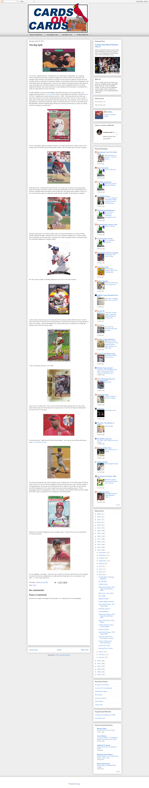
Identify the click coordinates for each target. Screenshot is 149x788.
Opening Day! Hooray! (106, 648)
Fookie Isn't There (104, 645)
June (100, 569)
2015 (99, 544)
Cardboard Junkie (103, 492)
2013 (99, 550)
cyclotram (100, 409)
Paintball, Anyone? (104, 609)
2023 (99, 522)
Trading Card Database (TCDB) (105, 715)
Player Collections (36, 34)
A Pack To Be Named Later (106, 354)
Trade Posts (99, 705)
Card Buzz (100, 325)
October (102, 558)
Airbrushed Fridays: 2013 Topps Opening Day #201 (107, 616)
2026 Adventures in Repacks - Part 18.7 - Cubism (111, 157)
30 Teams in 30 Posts (102, 685)
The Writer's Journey (104, 439)
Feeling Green (103, 584)
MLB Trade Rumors (103, 763)
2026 (99, 514)
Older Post (84, 650)
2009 (99, 669)
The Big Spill (103, 581)
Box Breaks (98, 695)
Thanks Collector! (110, 226)
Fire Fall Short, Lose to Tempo (106, 730)
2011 (99, 663)
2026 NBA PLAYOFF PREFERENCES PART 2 (111, 495)
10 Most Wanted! (82, 34)
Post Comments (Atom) (63, 655)
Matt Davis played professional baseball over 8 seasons (111, 481)
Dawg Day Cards (102, 267)
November (102, 555)
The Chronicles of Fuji (105, 238)
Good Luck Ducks (100, 698)
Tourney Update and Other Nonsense (105, 642)
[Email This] (59, 583)
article (49, 320)
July (100, 566)
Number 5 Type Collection (106, 339)
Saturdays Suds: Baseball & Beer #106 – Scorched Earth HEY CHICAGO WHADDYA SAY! (107, 371)
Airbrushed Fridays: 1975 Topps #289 (107, 633)
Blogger (78, 784)
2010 (99, 666)
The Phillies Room (103, 196)
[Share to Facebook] (64, 583)
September (102, 561)
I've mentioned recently (39, 442)
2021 (99, 528)
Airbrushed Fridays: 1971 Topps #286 (107, 605)
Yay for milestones (110, 169)
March (101, 652)
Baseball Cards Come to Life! (107, 224)
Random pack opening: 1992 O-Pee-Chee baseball (111, 270)
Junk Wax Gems (100, 718)
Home (59, 650)
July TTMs (108, 382)
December (102, 552)
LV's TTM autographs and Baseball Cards (106, 379)
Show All (118, 505)
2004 (99, 674)
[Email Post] (55, 582)
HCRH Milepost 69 (110, 410)
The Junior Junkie (51, 94)
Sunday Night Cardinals (106, 601)
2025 (99, 517)
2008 (99, 672)
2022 (99, 525)
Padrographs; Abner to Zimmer (107, 253)
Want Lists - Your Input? (106, 593)
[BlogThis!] (61, 583)
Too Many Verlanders (104, 182)
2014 (99, 547)
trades (34, 585)
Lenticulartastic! (104, 611)
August (101, 563)
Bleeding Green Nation (105, 754)
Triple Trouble (109, 426)
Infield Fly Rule (102, 462)
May (100, 572)
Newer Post (33, 650)
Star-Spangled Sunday (111, 463)
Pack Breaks (99, 701)
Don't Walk (102, 596)
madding (109, 112)
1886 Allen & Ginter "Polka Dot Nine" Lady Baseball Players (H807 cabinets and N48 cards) (111, 344)
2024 (99, 519)
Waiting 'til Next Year (104, 448)
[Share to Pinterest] (66, 583)
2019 (99, 533)
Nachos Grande (102, 281)
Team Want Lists (52, 34)
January (102, 657)
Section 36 (100, 311)
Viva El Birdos (102, 736)
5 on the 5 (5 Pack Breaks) (103, 688)
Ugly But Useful (103, 598)
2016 (99, 542)
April (100, 574)
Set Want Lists (67, 34)
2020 (99, 530)
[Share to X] (63, 583)
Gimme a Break (104, 629)
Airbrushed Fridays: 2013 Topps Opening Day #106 (107, 588)
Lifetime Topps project (105, 368)
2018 (99, 536)
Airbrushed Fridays (101, 691)
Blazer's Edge (101, 728)
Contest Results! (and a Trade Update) (106, 625)
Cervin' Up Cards (103, 394)
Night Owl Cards (102, 168)
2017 (99, 539)
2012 (99, 661)
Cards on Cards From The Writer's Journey (106, 637)
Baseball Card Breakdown (106, 210)
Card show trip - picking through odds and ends (111, 328)
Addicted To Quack (103, 745)
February (102, 654)
